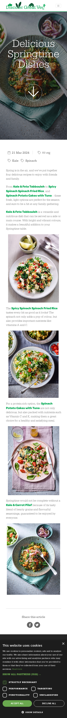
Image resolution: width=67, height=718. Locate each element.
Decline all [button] (49, 703)
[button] (33, 674)
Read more (17, 669)
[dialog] (33, 679)
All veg (46, 152)
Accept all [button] (17, 703)
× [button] (63, 643)
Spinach (12, 195)
